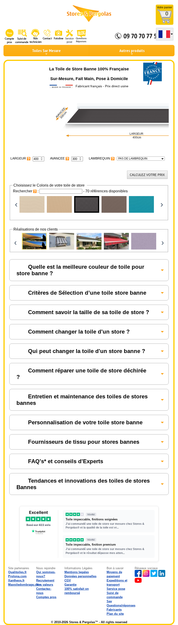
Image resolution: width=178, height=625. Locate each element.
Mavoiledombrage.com (24, 584)
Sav (109, 601)
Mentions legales (76, 572)
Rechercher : (26, 191)
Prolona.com (17, 576)
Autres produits (132, 50)
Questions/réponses (121, 605)
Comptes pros (46, 597)
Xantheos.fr (16, 580)
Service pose (116, 589)
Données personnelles (80, 576)
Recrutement (45, 580)
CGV (67, 580)
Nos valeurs (44, 584)
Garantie (70, 584)
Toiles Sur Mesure (46, 50)
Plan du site (115, 614)
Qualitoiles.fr (17, 572)
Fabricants (114, 609)
